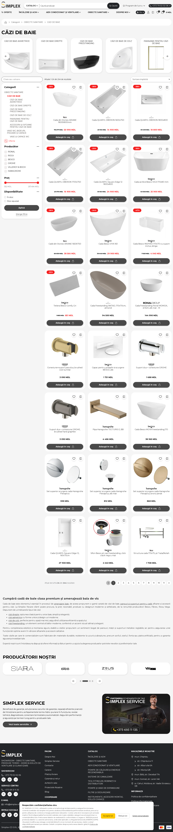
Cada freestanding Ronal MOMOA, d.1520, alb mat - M (151, 307)
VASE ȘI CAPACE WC (19, 137)
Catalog (93, 751)
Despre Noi (50, 757)
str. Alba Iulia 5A (144, 765)
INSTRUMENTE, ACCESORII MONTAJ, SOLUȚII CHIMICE (105, 798)
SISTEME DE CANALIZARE (100, 777)
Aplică (21, 208)
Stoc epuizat (13, 201)
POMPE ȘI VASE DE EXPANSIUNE (104, 788)
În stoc (10, 197)
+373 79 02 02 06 (160, 6)
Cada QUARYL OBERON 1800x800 (151, 120)
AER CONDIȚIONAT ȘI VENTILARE (62, 12)
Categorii (10, 87)
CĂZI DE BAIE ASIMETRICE (16, 101)
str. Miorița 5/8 (143, 770)
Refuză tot (122, 816)
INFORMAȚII (137, 791)
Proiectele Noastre (53, 787)
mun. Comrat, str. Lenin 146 (147, 779)
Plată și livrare (51, 774)
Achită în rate (51, 783)
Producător (11, 146)
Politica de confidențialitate (144, 797)
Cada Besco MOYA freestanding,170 (151, 429)
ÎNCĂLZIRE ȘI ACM (28, 12)
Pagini (48, 751)
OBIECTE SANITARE (97, 12)
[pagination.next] (169, 583)
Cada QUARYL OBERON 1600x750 (108, 120)
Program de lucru (134, 6)
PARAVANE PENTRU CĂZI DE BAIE (19, 120)
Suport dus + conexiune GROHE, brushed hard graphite (64, 430)
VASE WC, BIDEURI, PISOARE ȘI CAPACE (16, 132)
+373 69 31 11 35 (12, 790)
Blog (47, 792)
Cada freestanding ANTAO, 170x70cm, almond (108, 307)
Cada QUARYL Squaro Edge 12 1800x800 (108, 183)
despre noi (122, 12)
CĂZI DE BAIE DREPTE (20, 105)
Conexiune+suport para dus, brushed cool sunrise (64, 368)
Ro (140, 12)
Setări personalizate (141, 816)
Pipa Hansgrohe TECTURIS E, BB (108, 429)
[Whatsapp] (10, 779)
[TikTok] (16, 815)
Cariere (48, 770)
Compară (80, 87)
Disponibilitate (13, 191)
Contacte (49, 765)
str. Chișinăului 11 (145, 761)
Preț (7, 177)
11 (164, 583)
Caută (114, 6)
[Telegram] (16, 779)
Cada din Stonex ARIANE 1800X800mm (64, 121)
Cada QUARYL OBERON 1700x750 (65, 182)
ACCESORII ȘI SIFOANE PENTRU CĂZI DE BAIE (21, 126)
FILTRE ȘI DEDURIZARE (99, 792)
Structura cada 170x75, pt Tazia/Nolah (151, 553)
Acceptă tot (108, 816)
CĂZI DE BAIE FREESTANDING (17, 110)
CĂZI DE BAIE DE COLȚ (20, 115)
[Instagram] (3, 815)
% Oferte (6, 12)
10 (159, 583)
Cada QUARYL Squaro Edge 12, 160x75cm (64, 554)
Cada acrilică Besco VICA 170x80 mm (151, 182)
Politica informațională (141, 801)
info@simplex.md (13, 804)
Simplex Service (52, 761)
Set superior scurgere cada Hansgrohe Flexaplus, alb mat (108, 492)
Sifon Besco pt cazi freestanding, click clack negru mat (108, 554)
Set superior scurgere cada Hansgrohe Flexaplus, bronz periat (151, 492)
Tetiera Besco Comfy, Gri (65, 306)
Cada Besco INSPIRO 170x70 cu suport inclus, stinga (151, 245)
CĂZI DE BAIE (13, 96)
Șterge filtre (21, 214)
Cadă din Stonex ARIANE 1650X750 (65, 244)
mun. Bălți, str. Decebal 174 (147, 774)
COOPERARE (51, 797)
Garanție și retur (52, 779)
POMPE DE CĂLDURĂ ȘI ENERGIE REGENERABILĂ (104, 771)
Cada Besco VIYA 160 (108, 244)
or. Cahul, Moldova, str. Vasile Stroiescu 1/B (153, 784)
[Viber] (3, 779)
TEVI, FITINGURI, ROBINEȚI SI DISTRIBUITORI (102, 782)
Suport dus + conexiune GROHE (151, 367)
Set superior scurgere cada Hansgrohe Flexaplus (65, 492)
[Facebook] (10, 815)
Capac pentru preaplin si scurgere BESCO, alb (108, 368)
